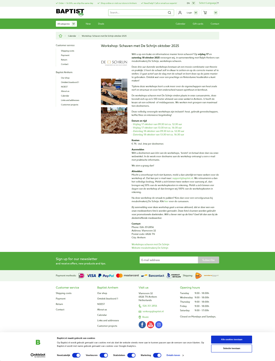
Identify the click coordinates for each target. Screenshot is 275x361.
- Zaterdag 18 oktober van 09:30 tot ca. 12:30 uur (158, 131)
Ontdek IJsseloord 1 (70, 82)
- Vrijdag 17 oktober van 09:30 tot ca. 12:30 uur (157, 124)
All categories (63, 23)
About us (65, 91)
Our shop (65, 77)
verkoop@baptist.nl (153, 311)
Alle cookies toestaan (231, 339)
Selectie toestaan (231, 348)
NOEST (64, 86)
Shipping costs (67, 50)
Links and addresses (70, 100)
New (88, 23)
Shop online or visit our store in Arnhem (118, 3)
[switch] (104, 355)
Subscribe (208, 260)
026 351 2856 (150, 306)
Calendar (180, 23)
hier (166, 201)
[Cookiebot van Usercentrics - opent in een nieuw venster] (38, 355)
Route (145, 317)
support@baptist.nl (182, 178)
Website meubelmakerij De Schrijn (150, 248)
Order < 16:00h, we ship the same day (76, 3)
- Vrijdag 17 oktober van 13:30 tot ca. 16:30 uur (157, 127)
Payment (65, 55)
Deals (101, 23)
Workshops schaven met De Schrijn (150, 244)
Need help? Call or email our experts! (160, 3)
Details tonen (173, 355)
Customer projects (69, 104)
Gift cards (198, 23)
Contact (215, 23)
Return (64, 59)
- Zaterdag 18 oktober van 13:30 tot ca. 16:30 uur (158, 134)
